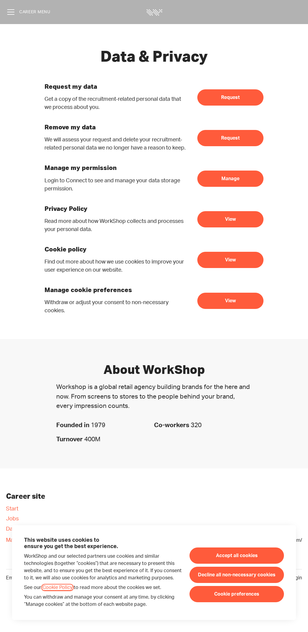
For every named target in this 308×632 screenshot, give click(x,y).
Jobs (12, 519)
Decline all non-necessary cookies (237, 574)
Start (12, 509)
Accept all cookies (237, 555)
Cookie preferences (236, 594)
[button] (230, 301)
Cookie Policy (57, 587)
